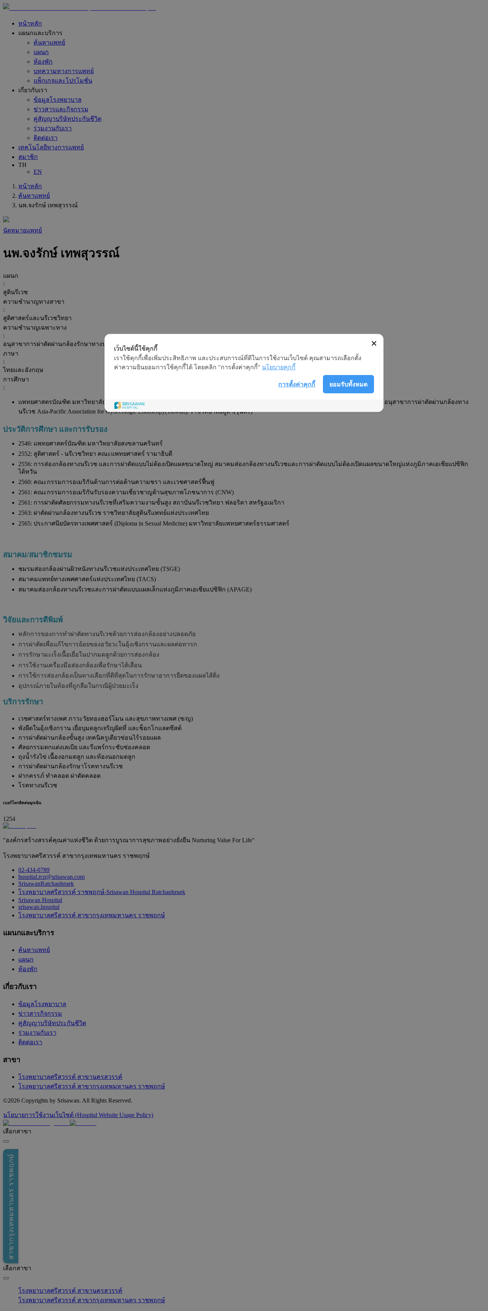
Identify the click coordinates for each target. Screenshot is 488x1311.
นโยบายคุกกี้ (278, 367)
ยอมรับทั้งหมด (348, 384)
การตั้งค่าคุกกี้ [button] (296, 384)
